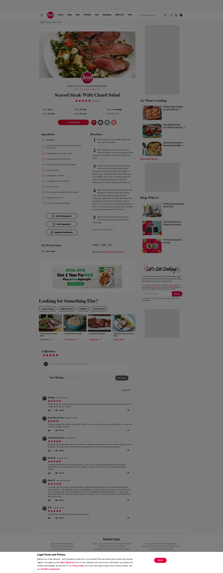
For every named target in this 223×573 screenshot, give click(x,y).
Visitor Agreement (67, 563)
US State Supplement (50, 569)
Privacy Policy (78, 566)
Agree (160, 560)
